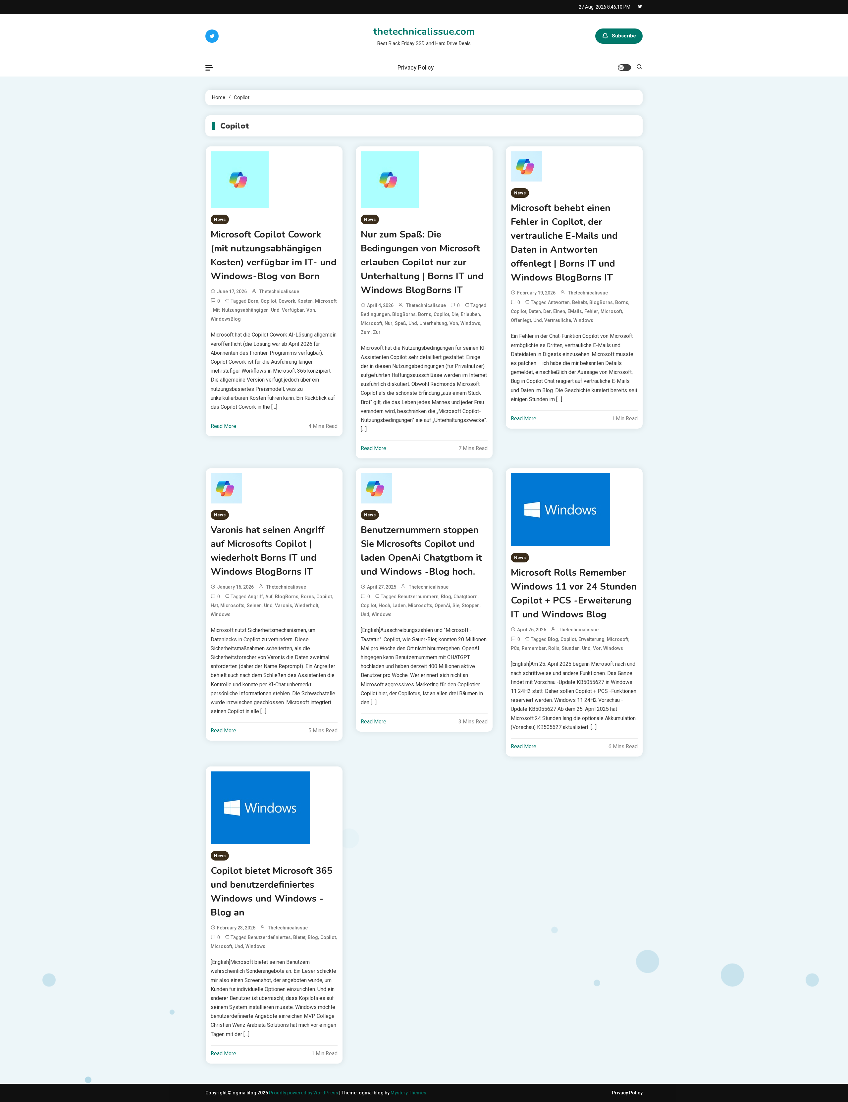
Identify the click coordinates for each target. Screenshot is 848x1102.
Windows (470, 323)
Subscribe (624, 36)
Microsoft (326, 301)
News (220, 219)
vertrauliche (557, 320)
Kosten (305, 301)
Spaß (400, 323)
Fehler (591, 311)
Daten (535, 311)
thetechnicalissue (279, 291)
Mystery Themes (408, 1092)
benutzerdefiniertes (269, 937)
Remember (534, 648)
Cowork (287, 301)
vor (597, 648)
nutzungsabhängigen (245, 310)
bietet (299, 937)
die (454, 314)
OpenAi (442, 605)
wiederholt (306, 605)
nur (389, 323)
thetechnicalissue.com (424, 31)
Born (253, 301)
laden (399, 605)
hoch (384, 605)
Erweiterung (591, 639)
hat (214, 605)
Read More (223, 426)
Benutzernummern (418, 596)
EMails (574, 311)
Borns (424, 314)
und (275, 310)
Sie (455, 605)
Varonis (283, 605)
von (310, 310)
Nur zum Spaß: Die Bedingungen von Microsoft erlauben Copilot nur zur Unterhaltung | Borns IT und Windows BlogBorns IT (422, 262)
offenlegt (521, 320)
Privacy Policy (416, 67)
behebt (579, 302)
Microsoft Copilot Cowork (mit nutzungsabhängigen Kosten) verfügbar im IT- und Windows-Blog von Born (274, 255)
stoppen (471, 605)
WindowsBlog (226, 319)
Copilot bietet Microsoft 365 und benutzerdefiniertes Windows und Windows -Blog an (272, 892)
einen (559, 311)
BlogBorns (404, 314)
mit (216, 310)
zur (377, 332)
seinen (254, 605)
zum (366, 332)
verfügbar (293, 310)
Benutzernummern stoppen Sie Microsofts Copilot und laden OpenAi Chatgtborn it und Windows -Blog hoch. (421, 551)
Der (547, 311)
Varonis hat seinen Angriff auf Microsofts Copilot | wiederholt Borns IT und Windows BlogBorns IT (268, 551)
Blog (446, 596)
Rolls (553, 648)
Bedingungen (375, 314)
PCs (515, 648)
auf (269, 596)
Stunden (571, 648)
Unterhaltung (433, 323)
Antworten (559, 302)
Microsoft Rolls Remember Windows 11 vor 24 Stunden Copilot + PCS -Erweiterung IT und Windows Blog (574, 593)
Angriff (255, 596)
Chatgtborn (465, 596)
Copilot (268, 301)
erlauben (470, 314)
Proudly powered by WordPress (304, 1092)
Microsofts (232, 605)
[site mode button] (624, 67)
